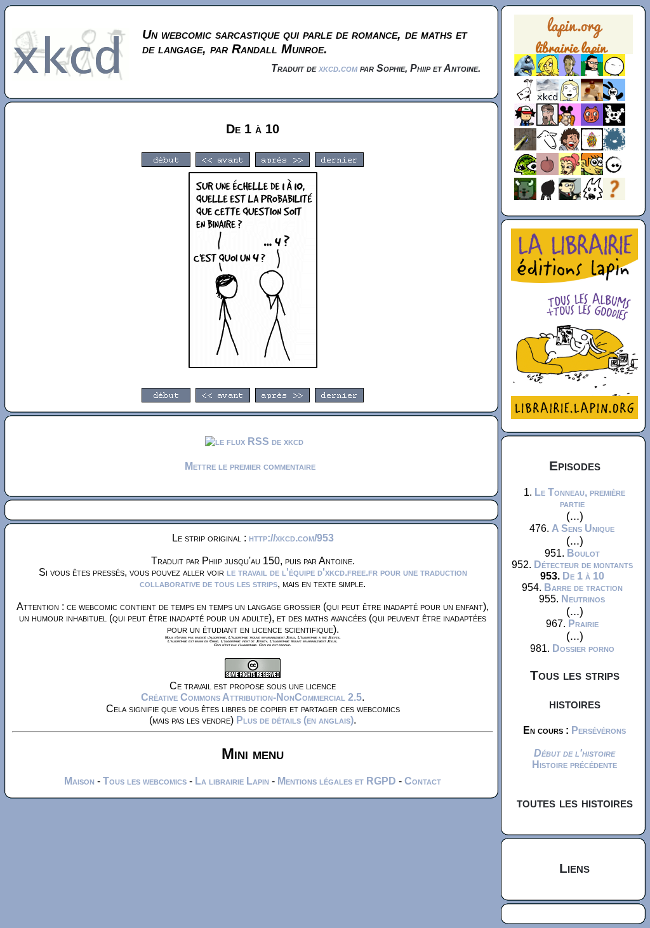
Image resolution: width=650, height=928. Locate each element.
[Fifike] (525, 97)
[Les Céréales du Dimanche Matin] (570, 72)
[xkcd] (547, 97)
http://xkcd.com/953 (291, 538)
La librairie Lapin (232, 781)
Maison (79, 781)
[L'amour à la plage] (592, 147)
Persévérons (598, 730)
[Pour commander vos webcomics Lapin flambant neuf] (573, 52)
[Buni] (614, 97)
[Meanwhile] (614, 147)
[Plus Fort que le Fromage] (570, 171)
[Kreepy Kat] (592, 196)
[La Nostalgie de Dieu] (614, 171)
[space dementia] (614, 122)
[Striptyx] (570, 147)
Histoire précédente (574, 764)
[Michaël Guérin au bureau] (547, 196)
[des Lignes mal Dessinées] (570, 97)
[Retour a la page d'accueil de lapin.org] (573, 38)
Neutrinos (583, 598)
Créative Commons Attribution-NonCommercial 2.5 (251, 697)
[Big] (592, 97)
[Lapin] (525, 72)
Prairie (583, 623)
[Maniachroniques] (592, 171)
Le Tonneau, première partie (579, 498)
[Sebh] (592, 72)
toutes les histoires (575, 802)
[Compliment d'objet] (547, 171)
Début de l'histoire (574, 753)
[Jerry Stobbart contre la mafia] (570, 196)
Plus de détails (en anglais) (295, 720)
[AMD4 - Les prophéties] (525, 196)
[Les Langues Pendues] (525, 171)
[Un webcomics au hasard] (614, 196)
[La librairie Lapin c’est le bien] (574, 415)
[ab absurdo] (614, 72)
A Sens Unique (583, 528)
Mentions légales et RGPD (336, 781)
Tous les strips (575, 675)
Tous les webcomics (145, 781)
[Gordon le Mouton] (547, 147)
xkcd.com (338, 68)
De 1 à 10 (583, 576)
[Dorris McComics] (592, 122)
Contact (422, 781)
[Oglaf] (547, 72)
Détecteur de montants (583, 564)
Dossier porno (583, 648)
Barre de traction (583, 587)
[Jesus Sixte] (547, 122)
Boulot (583, 553)
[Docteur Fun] (570, 122)
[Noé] (525, 147)
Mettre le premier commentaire (250, 466)
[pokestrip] (525, 122)
